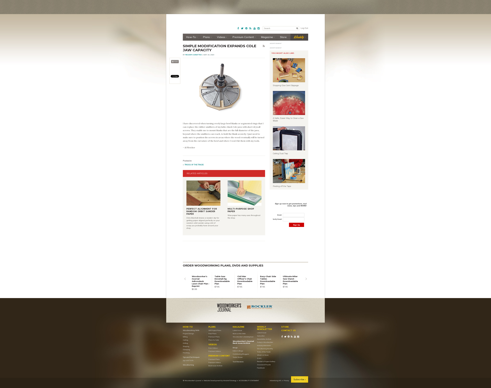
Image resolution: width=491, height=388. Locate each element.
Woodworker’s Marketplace (243, 337)
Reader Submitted (193, 55)
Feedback (261, 368)
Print (176, 62)
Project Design (188, 334)
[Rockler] (260, 308)
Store (283, 37)
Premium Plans (214, 337)
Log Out (304, 28)
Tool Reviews (238, 362)
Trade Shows (238, 357)
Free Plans (212, 334)
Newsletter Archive (264, 339)
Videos (221, 37)
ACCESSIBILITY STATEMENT (249, 380)
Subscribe (261, 336)
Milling (185, 337)
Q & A (259, 358)
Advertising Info (275, 380)
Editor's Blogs (238, 351)
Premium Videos (214, 351)
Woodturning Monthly (265, 349)
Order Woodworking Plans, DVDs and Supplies (223, 265)
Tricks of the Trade (194, 165)
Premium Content (243, 37)
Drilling (185, 343)
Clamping (186, 350)
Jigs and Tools (188, 360)
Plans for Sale (213, 340)
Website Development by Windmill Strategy (220, 380)
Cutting (185, 340)
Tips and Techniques (191, 357)
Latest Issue (237, 330)
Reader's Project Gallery (266, 361)
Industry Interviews (264, 345)
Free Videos (213, 348)
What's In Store (263, 355)
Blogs (235, 348)
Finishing (186, 353)
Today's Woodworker (265, 342)
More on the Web (239, 334)
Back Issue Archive (215, 366)
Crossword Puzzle (264, 365)
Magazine (267, 37)
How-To (191, 37)
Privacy (286, 380)
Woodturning (188, 365)
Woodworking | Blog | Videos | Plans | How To (202, 23)
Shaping (186, 346)
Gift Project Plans (214, 330)
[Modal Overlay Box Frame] (289, 212)
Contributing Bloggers (241, 354)
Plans (206, 37)
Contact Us (288, 330)
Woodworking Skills (191, 330)
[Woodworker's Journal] (231, 308)
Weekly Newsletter (264, 328)
